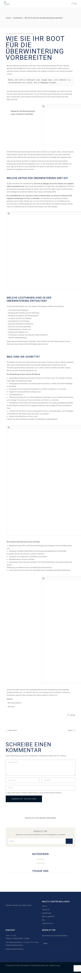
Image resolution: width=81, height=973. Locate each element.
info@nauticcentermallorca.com (14, 949)
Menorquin (40, 859)
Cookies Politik (44, 965)
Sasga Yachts (46, 909)
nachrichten (17, 18)
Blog (43, 920)
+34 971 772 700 (11, 935)
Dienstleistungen (46, 913)
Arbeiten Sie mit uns (47, 923)
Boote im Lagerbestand (48, 916)
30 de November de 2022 (15, 34)
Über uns (44, 906)
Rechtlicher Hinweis (54, 965)
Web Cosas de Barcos (14, 703)
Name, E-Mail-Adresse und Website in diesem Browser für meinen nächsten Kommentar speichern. (35, 793)
